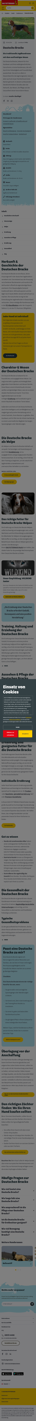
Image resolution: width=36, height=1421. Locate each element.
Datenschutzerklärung (15, 719)
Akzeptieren (25, 733)
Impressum (28, 717)
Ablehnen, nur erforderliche (10, 734)
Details (17, 727)
